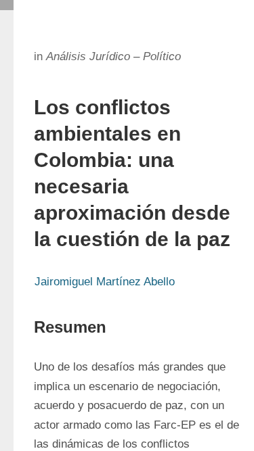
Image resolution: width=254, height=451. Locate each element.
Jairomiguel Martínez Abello (105, 281)
